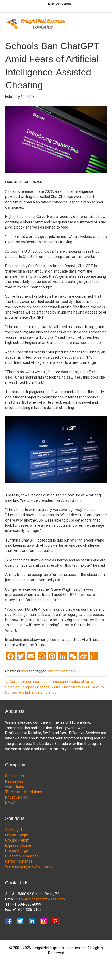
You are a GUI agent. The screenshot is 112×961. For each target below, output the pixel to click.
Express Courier (18, 845)
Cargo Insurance (19, 861)
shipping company (61, 671)
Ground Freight (17, 840)
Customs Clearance (22, 856)
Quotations (14, 787)
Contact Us (14, 776)
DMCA (10, 802)
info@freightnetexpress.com (40, 899)
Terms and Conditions (23, 792)
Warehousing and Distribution (29, 866)
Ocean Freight (17, 835)
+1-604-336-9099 (57, 4)
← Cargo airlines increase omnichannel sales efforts (49, 682)
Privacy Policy (16, 797)
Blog (24, 671)
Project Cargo (16, 851)
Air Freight (13, 830)
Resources (14, 781)
